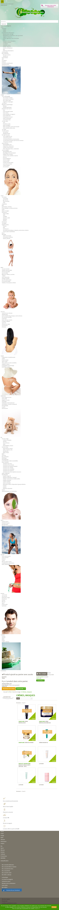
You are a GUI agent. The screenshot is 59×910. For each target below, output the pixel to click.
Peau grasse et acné (7, 117)
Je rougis (4, 129)
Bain (3, 205)
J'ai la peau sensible (7, 142)
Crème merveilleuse (23, 722)
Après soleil (4, 361)
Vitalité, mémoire (7, 46)
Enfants (4, 487)
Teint (4, 444)
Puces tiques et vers (6, 397)
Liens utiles (5, 885)
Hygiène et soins (6, 400)
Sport (2, 520)
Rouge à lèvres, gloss (8, 154)
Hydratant (4, 606)
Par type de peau (6, 135)
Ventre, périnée (6, 238)
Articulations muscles (8, 237)
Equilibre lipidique (7, 480)
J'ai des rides (5, 121)
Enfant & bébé (5, 360)
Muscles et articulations (7, 525)
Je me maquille (5, 150)
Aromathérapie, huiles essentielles (10, 461)
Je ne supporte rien (7, 136)
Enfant (4, 31)
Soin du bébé (5, 273)
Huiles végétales (6, 473)
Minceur (2, 554)
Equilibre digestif (7, 476)
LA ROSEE (41, 763)
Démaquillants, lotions (8, 445)
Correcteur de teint (7, 164)
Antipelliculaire (4, 860)
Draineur (4, 559)
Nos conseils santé (6, 872)
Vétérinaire (3, 396)
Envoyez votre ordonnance (8, 883)
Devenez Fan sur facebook (13, 890)
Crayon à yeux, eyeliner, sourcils (10, 155)
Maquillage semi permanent (9, 153)
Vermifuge (4, 401)
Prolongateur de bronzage (8, 365)
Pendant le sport (6, 523)
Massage (4, 234)
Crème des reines (26, 742)
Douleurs (4, 61)
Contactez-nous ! (6, 881)
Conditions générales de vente (9, 903)
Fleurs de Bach (5, 462)
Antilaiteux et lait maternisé (8, 403)
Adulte (4, 30)
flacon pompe (6, 201)
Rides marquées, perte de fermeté (11, 126)
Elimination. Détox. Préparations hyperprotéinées (14, 484)
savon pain (5, 198)
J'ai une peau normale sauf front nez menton (13, 140)
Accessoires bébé (6, 281)
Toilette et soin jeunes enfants (9, 282)
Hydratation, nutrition (7, 206)
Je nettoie (4, 103)
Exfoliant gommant (7, 107)
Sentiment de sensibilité (8, 469)
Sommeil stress (5, 64)
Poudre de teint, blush (8, 162)
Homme (5, 220)
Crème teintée (6, 165)
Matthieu (5, 219)
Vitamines (4, 28)
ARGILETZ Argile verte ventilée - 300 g (24, 765)
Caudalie (5, 216)
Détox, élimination (6, 564)
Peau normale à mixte (8, 111)
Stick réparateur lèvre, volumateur (11, 148)
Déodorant (4, 222)
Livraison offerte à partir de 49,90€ (11, 829)
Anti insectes (5, 408)
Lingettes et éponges (8, 101)
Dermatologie (5, 405)
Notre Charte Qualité (8, 806)
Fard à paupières (7, 158)
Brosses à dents (7, 55)
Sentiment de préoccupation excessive (12, 472)
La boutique (5, 877)
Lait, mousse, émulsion (8, 99)
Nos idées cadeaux (6, 874)
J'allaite (3, 275)
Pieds (3, 209)
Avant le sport (5, 521)
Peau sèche (5, 113)
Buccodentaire (5, 53)
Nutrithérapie (5, 474)
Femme (4, 226)
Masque (5, 106)
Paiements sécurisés (8, 812)
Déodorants (5, 451)
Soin (4, 110)
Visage (2, 95)
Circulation (5, 43)
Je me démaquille (6, 96)
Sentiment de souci (7, 463)
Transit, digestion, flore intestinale (11, 38)
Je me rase (4, 594)
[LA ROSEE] (47, 754)
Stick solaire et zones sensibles (9, 362)
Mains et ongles (5, 211)
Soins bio (4, 322)
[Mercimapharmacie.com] (29, 12)
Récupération (5, 524)
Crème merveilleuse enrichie (45, 722)
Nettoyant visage (6, 597)
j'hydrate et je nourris (7, 108)
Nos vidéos (4, 887)
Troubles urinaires (7, 42)
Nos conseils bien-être (7, 868)
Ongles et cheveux (7, 37)
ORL (4, 49)
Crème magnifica (43, 742)
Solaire (2, 356)
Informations (7, 697)
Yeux (4, 39)
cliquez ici (37, 908)
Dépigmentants (6, 133)
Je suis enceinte (5, 269)
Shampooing (5, 314)
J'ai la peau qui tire (7, 137)
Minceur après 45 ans (7, 561)
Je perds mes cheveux (7, 313)
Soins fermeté (5, 557)
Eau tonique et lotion (7, 97)
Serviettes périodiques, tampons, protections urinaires (16, 230)
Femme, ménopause (7, 48)
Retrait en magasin (7, 823)
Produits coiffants (6, 321)
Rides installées (6, 125)
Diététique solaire (6, 367)
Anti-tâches (5, 132)
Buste (3, 233)
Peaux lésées (5, 57)
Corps (2, 195)
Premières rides (6, 124)
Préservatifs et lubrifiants (9, 231)
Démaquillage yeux (7, 144)
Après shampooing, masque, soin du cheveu (12, 316)
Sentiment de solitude (8, 467)
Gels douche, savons (8, 448)
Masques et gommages (7, 104)
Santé (2, 27)
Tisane (3, 490)
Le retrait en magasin (7, 879)
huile (4, 202)
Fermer (54, 907)
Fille (4, 227)
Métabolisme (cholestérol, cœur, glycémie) (13, 35)
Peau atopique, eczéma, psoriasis (10, 208)
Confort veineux (6, 481)
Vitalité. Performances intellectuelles (11, 478)
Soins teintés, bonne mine (9, 128)
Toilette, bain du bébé (7, 270)
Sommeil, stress (7, 45)
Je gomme (4, 204)
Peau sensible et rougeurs (9, 114)
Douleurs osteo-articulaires (9, 41)
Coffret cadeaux (5, 641)
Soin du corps (5, 447)
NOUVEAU (3, 858)
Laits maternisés (5, 277)
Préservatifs (5, 604)
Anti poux (4, 327)
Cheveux (3, 311)
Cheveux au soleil (6, 324)
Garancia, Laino (6, 217)
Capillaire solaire (5, 364)
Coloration (4, 318)
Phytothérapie (5, 459)
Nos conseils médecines (8, 864)
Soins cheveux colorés (7, 320)
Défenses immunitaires (8, 50)
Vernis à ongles (6, 159)
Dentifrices (5, 56)
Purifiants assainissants (7, 63)
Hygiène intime (5, 224)
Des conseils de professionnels (10, 801)
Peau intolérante (7, 115)
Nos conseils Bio (6, 870)
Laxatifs (3, 407)
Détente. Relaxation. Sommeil (9, 477)
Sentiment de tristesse (8, 470)
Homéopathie (5, 52)
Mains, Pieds (6, 452)
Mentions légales (6, 899)
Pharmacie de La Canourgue (7, 4)
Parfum (3, 600)
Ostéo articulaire (7, 483)
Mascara (5, 157)
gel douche (5, 200)
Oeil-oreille (4, 398)
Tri (18, 698)
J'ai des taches (5, 130)
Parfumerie (4, 212)
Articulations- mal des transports (9, 404)
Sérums (5, 441)
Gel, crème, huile (7, 100)
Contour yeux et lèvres (8, 147)
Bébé (2, 267)
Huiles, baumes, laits (7, 449)
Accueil (5, 692)
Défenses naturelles (7, 488)
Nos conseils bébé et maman (9, 866)
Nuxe (4, 215)
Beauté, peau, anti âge (8, 34)
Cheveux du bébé (6, 271)
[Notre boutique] (29, 1)
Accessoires (6, 166)
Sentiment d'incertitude (8, 465)
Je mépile (4, 223)
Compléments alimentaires (8, 32)
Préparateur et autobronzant (8, 357)
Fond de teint (6, 161)
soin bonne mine (7, 119)
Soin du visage (5, 438)
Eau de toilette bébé (6, 280)
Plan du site (4, 901)
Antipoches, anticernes (8, 146)
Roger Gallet (6, 213)
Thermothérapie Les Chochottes (9, 491)
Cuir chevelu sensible (7, 317)
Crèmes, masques (7, 440)
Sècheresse (6, 229)
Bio (1, 437)
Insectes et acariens (6, 66)
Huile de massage (7, 235)
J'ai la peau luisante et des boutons (11, 139)
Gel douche (4, 596)
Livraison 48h (6, 817)
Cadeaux (3, 635)
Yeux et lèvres (5, 143)
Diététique (4, 458)
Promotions (3, 670)
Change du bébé (5, 278)
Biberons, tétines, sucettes (8, 274)
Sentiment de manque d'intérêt (10, 466)
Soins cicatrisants (7, 118)
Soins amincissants (6, 556)
